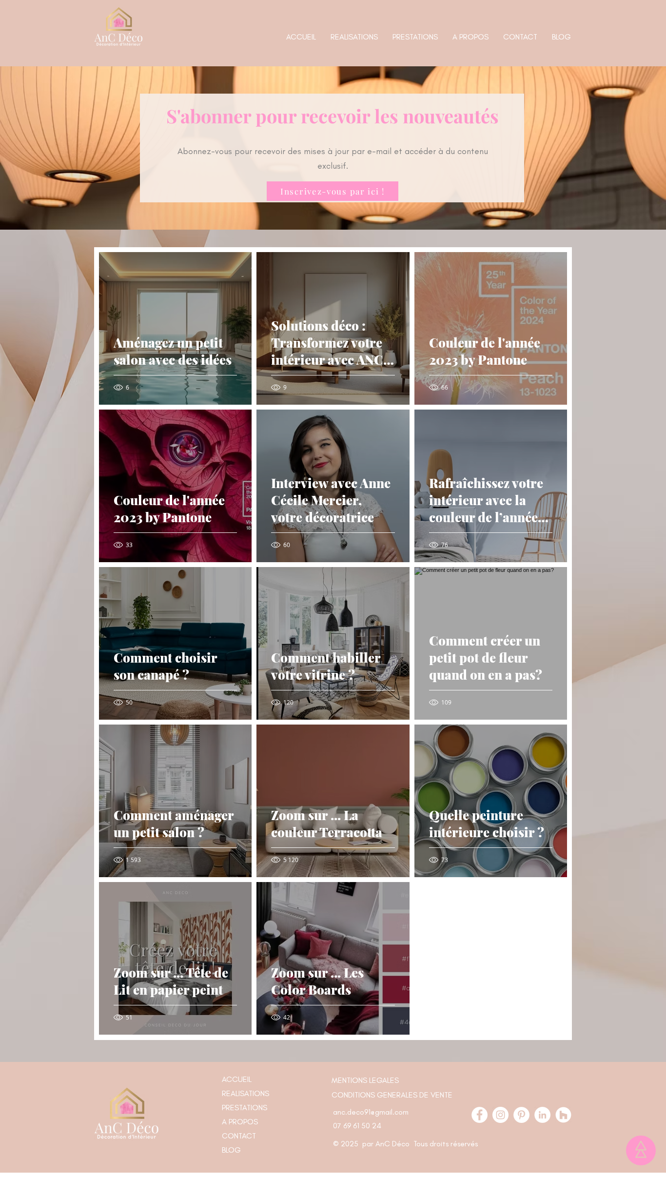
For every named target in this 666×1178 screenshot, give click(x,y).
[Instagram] (500, 1115)
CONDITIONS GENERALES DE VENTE (392, 1094)
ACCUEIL (237, 1079)
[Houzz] (563, 1115)
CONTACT (239, 1135)
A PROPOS (240, 1121)
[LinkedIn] (542, 1115)
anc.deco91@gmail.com (371, 1112)
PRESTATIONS (244, 1107)
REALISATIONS (245, 1093)
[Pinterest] (521, 1115)
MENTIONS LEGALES (365, 1080)
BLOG (231, 1150)
